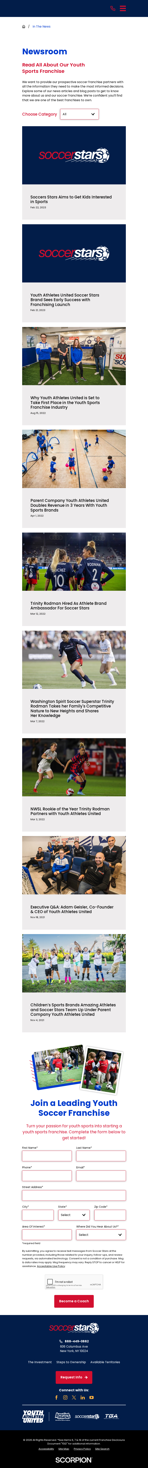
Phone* (27, 1167)
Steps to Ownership (71, 1362)
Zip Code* (101, 1206)
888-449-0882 (77, 1341)
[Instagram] (65, 1397)
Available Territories (105, 1362)
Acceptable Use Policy (51, 1266)
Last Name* (84, 1148)
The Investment (40, 1362)
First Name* (30, 1148)
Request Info (71, 1377)
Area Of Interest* (33, 1226)
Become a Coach (74, 1301)
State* (62, 1206)
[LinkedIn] (83, 1397)
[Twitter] (74, 1397)
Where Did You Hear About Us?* (97, 1226)
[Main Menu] (123, 8)
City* (25, 1206)
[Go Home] (23, 26)
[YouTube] (91, 1397)
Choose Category (39, 114)
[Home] (74, 1327)
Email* (80, 1167)
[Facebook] (56, 1397)
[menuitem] (46, 1449)
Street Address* (32, 1187)
